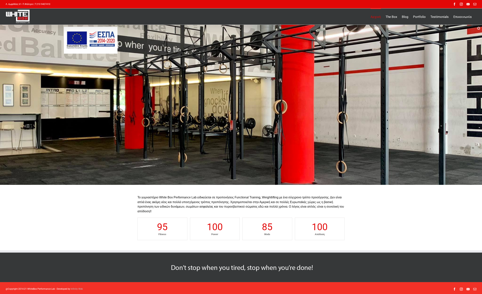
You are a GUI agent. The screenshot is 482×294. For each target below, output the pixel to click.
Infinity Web (77, 289)
